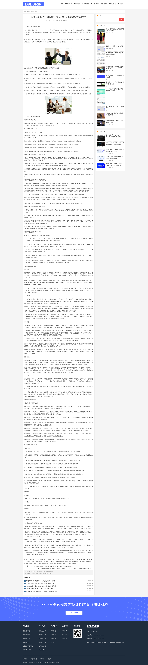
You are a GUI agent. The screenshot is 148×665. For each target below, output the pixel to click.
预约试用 (121, 4)
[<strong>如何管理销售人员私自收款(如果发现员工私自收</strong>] (101, 58)
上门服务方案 (42, 646)
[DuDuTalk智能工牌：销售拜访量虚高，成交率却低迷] (101, 158)
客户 (67, 20)
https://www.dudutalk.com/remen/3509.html (42, 573)
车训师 (42, 659)
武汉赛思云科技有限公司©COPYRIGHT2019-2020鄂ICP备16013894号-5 (41, 662)
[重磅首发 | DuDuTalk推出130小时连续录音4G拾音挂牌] (101, 151)
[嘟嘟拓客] (33, 4)
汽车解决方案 (42, 631)
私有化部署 (95, 4)
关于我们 (113, 4)
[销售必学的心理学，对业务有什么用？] (101, 108)
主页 (26, 11)
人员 (69, 20)
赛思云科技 (34, 659)
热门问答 (53, 642)
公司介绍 (64, 631)
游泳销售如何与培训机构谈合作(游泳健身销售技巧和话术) (41, 591)
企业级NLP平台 (27, 649)
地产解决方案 (42, 634)
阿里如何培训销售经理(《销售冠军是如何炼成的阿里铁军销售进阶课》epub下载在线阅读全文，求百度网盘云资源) (67, 568)
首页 (61, 4)
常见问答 (30, 11)
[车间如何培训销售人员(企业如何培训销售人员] (101, 115)
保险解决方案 (42, 642)
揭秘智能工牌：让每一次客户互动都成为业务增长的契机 (41, 586)
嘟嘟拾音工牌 (26, 631)
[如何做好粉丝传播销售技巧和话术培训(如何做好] (101, 84)
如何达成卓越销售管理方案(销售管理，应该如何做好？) (41, 588)
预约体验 (73, 612)
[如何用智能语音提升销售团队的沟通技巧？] (101, 76)
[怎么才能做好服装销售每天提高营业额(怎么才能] (101, 36)
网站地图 (64, 638)
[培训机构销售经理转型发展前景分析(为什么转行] (101, 69)
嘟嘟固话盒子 (26, 642)
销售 (65, 20)
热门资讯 (35, 11)
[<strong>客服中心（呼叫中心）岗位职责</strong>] (101, 48)
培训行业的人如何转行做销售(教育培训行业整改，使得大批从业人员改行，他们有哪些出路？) (51, 566)
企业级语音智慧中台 (28, 646)
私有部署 (53, 634)
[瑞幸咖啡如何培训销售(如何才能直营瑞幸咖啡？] (101, 123)
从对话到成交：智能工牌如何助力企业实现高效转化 (40, 583)
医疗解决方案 (42, 649)
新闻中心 (53, 638)
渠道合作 (104, 4)
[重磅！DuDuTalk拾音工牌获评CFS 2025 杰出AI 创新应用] (101, 165)
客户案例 (86, 4)
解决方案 (77, 4)
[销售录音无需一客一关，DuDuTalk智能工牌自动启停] (101, 138)
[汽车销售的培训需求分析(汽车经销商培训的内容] (101, 96)
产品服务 (69, 4)
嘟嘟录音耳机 (26, 638)
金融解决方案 (42, 638)
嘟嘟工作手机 (26, 634)
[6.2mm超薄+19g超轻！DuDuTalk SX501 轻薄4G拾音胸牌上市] (101, 144)
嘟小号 (49, 659)
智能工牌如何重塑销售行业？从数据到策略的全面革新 (40, 581)
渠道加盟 (64, 634)
